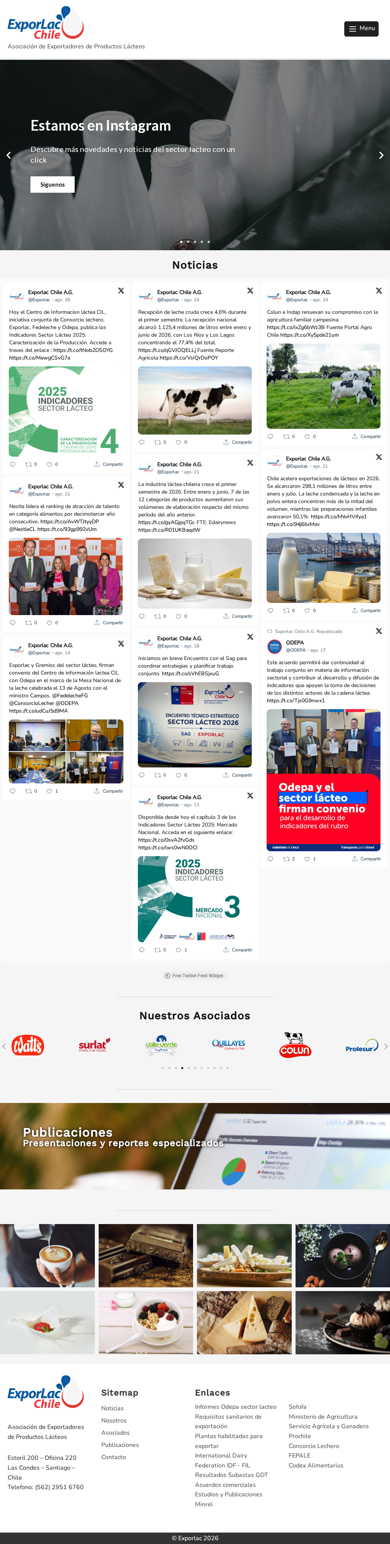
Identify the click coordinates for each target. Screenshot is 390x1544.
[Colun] (228, 1059)
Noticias (112, 1408)
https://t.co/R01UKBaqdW (169, 530)
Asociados (115, 1433)
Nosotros (114, 1420)
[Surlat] (27, 1059)
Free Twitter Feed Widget (198, 975)
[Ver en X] (121, 292)
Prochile (300, 1436)
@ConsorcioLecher (31, 703)
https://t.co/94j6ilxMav (293, 524)
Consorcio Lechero (314, 1446)
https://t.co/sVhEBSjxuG (190, 673)
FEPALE (299, 1455)
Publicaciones (120, 1445)
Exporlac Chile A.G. (295, 631)
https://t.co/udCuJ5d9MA (38, 710)
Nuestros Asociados (195, 1015)
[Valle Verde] (94, 1059)
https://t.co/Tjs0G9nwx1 (296, 700)
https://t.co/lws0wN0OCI (168, 847)
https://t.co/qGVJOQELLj (167, 350)
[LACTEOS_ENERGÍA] (362, 1059)
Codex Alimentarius (316, 1465)
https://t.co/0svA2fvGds (166, 840)
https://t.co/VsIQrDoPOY (189, 357)
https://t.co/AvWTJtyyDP (69, 521)
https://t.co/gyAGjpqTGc (166, 522)
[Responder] (12, 464)
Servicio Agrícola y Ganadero (329, 1426)
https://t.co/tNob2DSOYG (83, 350)
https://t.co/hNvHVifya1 (339, 516)
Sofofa (298, 1407)
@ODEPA (67, 703)
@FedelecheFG (70, 695)
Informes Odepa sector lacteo (236, 1407)
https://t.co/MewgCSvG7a (39, 357)
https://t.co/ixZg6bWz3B (296, 327)
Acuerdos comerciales (225, 1485)
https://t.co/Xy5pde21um (309, 335)
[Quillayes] (161, 1059)
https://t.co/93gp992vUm (67, 529)
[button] (8, 155)
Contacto (113, 1457)
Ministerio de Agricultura (323, 1417)
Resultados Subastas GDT (231, 1475)
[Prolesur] (295, 1059)
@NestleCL (22, 529)
